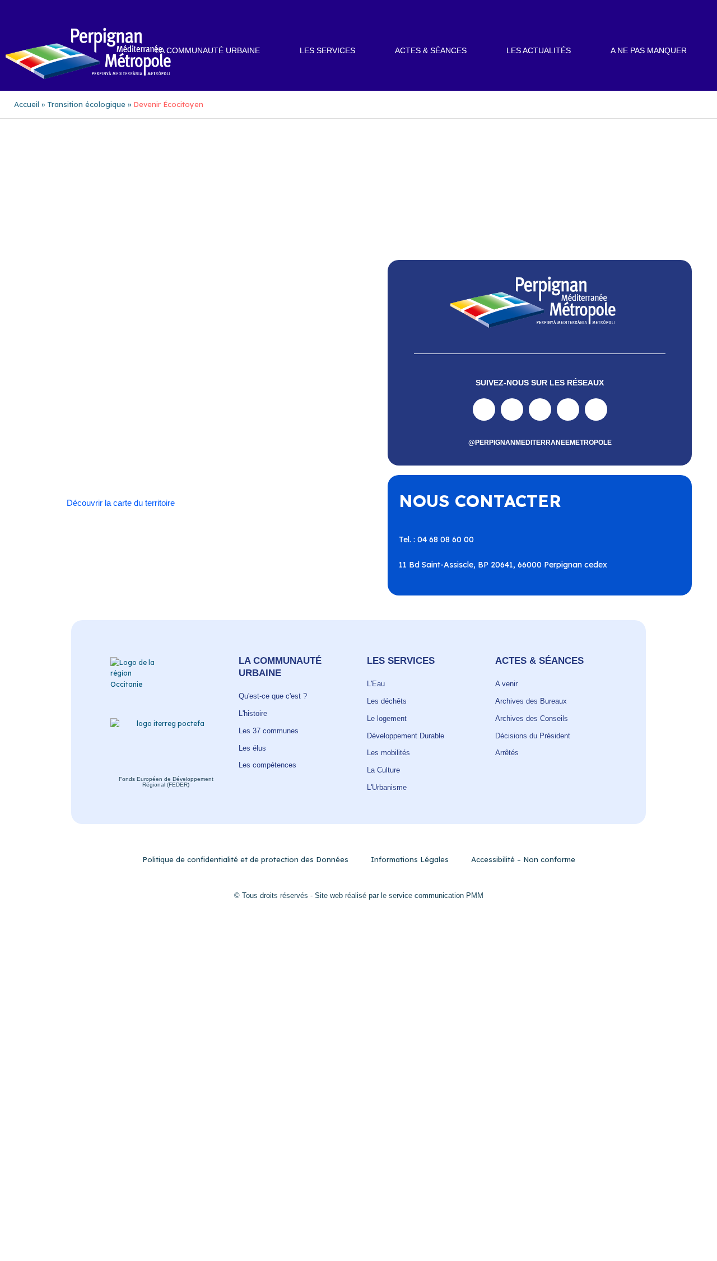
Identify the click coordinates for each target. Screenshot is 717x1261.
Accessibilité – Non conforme (523, 859)
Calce (301, 383)
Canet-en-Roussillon (244, 383)
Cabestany (178, 383)
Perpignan (72, 417)
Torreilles (113, 450)
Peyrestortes (123, 417)
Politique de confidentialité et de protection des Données (245, 859)
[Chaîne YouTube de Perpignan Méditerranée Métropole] (540, 409)
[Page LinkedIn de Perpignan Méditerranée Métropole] (568, 409)
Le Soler (189, 406)
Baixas (95, 383)
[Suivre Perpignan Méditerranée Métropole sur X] (596, 409)
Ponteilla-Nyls (298, 417)
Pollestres (245, 417)
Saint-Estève (123, 428)
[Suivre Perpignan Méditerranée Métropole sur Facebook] (484, 409)
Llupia (224, 406)
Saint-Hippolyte (261, 428)
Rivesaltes (72, 428)
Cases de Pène (122, 394)
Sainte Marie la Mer (249, 439)
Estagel (96, 406)
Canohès (69, 394)
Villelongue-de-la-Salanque (237, 450)
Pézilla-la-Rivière (187, 417)
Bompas (133, 383)
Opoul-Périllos (311, 406)
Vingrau (205, 461)
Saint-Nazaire (178, 439)
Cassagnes (179, 394)
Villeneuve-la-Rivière (143, 461)
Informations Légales (410, 859)
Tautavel (69, 450)
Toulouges (158, 450)
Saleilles (308, 439)
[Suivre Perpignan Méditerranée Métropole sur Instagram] (512, 409)
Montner (260, 406)
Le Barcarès (142, 406)
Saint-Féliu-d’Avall (189, 428)
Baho (63, 383)
